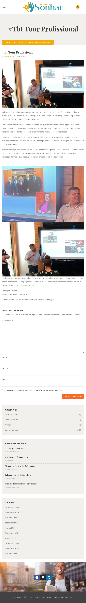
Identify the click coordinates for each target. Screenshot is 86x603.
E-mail (5, 369)
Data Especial (11, 414)
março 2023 (10, 528)
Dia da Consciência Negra (16, 457)
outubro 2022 (11, 553)
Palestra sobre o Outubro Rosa (18, 475)
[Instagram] (43, 577)
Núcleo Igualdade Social (15, 448)
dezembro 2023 (12, 507)
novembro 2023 (12, 512)
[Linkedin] (49, 577)
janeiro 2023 (10, 538)
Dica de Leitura (11, 419)
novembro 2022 (12, 548)
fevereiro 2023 (11, 533)
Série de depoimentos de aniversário (21, 484)
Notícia (8, 425)
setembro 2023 (11, 523)
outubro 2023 (11, 517)
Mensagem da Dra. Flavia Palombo (20, 466)
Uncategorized (20, 43)
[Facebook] (37, 577)
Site (3, 379)
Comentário (7, 321)
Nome (4, 358)
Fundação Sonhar (37, 597)
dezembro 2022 (12, 543)
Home (8, 43)
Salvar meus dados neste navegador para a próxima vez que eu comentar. (33, 390)
